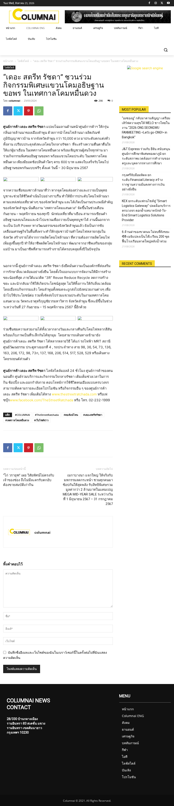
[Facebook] (149, 3)
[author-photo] (19, 532)
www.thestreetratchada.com (74, 394)
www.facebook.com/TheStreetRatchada (41, 400)
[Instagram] (155, 3)
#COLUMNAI (22, 414)
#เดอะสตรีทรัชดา (92, 414)
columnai (14, 100)
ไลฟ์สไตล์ (23, 61)
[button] (165, 50)
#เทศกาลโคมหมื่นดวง (17, 420)
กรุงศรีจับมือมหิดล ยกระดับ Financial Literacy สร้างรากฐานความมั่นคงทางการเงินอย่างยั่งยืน (143, 182)
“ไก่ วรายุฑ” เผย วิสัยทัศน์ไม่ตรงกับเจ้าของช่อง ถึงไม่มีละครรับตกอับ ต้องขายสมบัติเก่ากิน (28, 480)
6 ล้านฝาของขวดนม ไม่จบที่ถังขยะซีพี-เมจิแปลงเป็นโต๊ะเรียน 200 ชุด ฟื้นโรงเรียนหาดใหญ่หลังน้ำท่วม (146, 236)
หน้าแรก (8, 61)
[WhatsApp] (39, 110)
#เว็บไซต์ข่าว (41, 420)
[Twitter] (161, 3)
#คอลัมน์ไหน (71, 414)
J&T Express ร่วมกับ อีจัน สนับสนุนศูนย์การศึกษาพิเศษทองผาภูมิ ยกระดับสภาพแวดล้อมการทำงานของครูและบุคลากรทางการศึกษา (146, 156)
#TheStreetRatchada (47, 414)
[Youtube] (168, 3)
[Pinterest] (28, 110)
